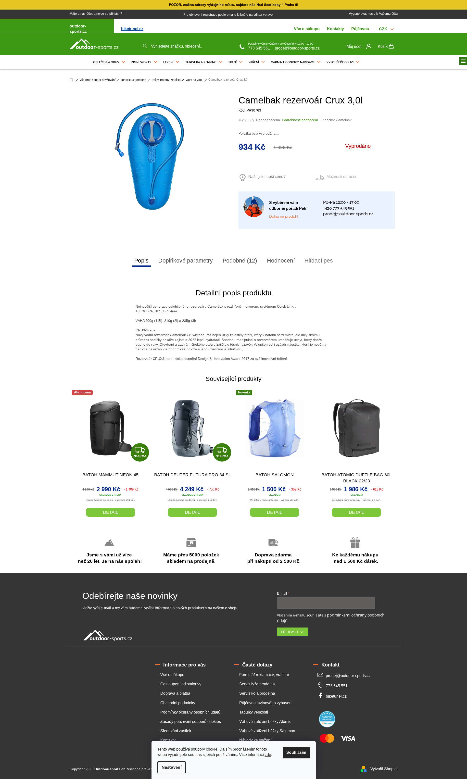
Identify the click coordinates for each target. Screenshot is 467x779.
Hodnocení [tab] (281, 260)
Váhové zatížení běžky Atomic (265, 721)
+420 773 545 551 (338, 208)
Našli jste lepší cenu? (267, 177)
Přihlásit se (292, 632)
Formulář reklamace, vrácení (264, 675)
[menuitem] (109, 61)
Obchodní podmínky (177, 703)
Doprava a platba (175, 693)
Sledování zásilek (175, 731)
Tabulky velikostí (253, 712)
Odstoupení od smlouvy (180, 684)
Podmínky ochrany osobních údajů (190, 712)
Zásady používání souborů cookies (190, 721)
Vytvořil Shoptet (384, 769)
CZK (383, 29)
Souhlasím (296, 752)
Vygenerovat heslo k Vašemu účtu (373, 13)
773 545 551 (259, 48)
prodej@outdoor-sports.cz (297, 48)
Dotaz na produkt (283, 216)
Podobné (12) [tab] (240, 260)
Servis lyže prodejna (257, 684)
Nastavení (172, 767)
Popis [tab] (141, 260)
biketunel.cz (132, 29)
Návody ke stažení (255, 740)
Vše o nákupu (307, 29)
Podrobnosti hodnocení (300, 120)
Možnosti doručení (342, 177)
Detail (110, 512)
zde (268, 755)
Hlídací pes (318, 260)
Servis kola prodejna (257, 693)
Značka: (337, 120)
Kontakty (335, 29)
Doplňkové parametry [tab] (185, 260)
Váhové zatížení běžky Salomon (267, 731)
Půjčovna (360, 29)
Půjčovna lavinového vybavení (265, 703)
